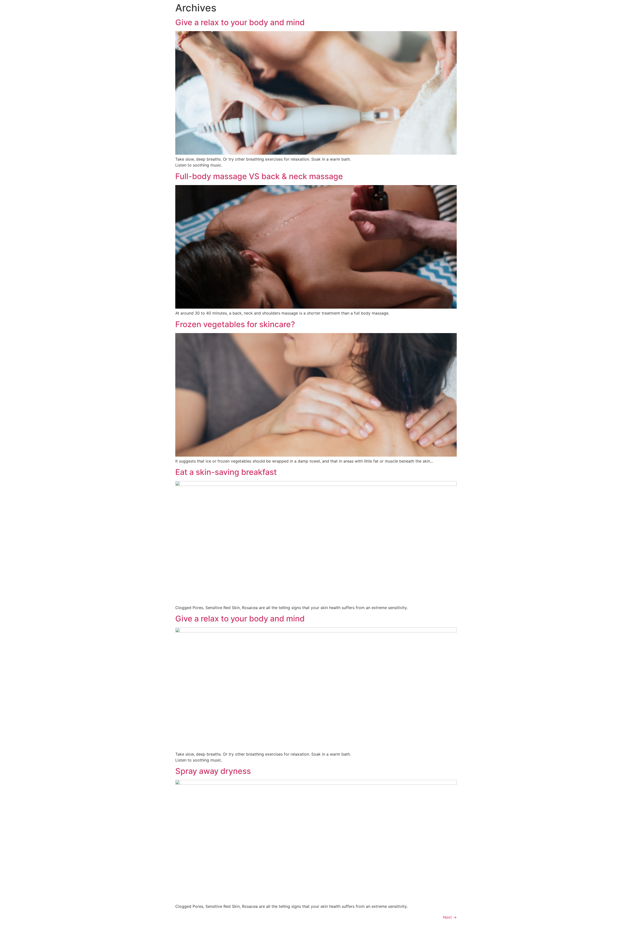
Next (450, 917)
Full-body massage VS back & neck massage (259, 176)
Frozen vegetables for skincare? (235, 324)
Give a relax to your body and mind (240, 22)
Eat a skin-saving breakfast (226, 472)
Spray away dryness (213, 771)
